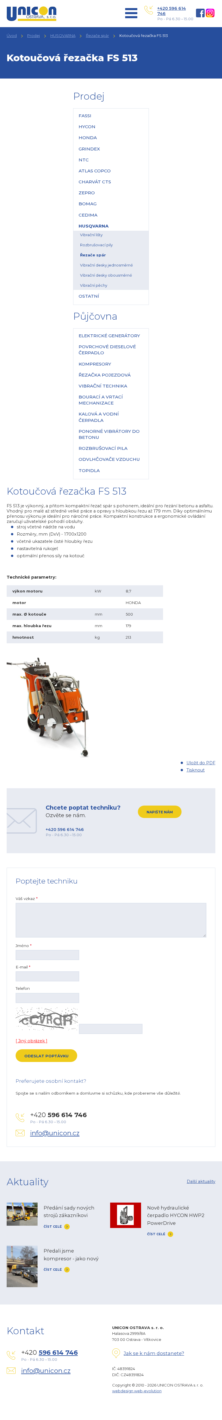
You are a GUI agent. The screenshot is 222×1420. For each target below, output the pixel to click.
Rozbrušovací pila (103, 448)
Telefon (23, 988)
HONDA (88, 137)
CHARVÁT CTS (95, 182)
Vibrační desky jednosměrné (106, 265)
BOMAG (88, 203)
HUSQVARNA (62, 35)
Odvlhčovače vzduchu (109, 459)
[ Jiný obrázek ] (31, 1040)
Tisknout (195, 770)
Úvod (12, 35)
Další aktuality (201, 1181)
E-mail (23, 967)
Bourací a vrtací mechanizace (101, 400)
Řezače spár (97, 35)
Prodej (33, 35)
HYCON (87, 126)
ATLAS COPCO (95, 171)
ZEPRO (87, 192)
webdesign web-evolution (137, 1391)
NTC (84, 160)
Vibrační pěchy (93, 285)
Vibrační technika (103, 386)
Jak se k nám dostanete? (154, 1353)
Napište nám (160, 812)
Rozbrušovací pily (96, 245)
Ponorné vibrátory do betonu (109, 434)
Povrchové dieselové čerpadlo (107, 349)
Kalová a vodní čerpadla (99, 417)
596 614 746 (58, 1352)
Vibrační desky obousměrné (106, 275)
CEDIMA (88, 215)
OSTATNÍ (89, 296)
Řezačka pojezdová (105, 375)
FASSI (85, 115)
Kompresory (95, 364)
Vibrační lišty (91, 235)
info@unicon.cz (54, 1133)
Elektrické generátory (109, 335)
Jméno (24, 945)
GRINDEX (89, 149)
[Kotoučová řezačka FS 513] (50, 757)
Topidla (89, 470)
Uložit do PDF (200, 762)
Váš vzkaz (27, 898)
